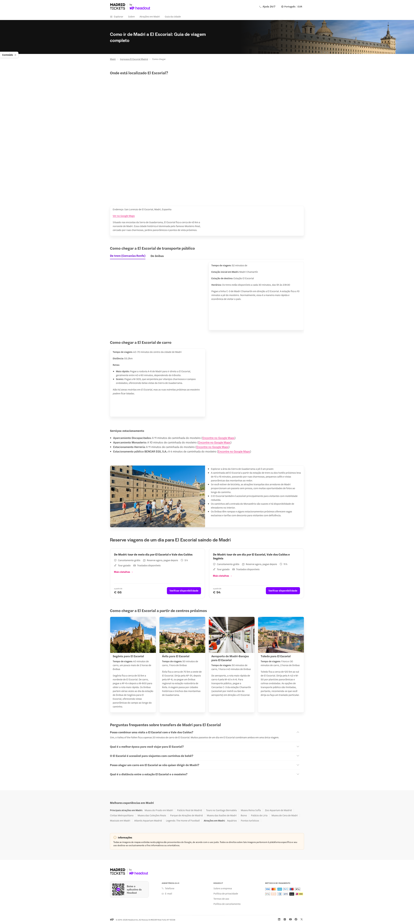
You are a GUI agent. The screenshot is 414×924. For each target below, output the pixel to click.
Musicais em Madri (120, 820)
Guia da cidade (173, 16)
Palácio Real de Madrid (189, 810)
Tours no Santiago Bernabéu (221, 810)
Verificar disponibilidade (183, 590)
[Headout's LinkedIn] (279, 919)
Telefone (169, 888)
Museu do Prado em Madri (159, 810)
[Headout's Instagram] (284, 919)
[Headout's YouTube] (290, 919)
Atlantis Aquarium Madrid (148, 820)
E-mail (168, 893)
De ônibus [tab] (157, 256)
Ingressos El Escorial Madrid (134, 59)
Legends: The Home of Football (183, 820)
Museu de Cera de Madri (285, 815)
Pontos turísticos (250, 820)
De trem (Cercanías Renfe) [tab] (127, 256)
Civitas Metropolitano (122, 815)
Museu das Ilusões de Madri (222, 815)
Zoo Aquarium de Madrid (278, 810)
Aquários (232, 820)
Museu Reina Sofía (251, 810)
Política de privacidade (225, 893)
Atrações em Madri (150, 16)
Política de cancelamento (227, 903)
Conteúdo (7, 54)
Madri (113, 59)
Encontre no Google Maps (218, 438)
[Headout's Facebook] (296, 919)
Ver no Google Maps (124, 215)
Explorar (118, 16)
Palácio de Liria (259, 815)
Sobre (131, 16)
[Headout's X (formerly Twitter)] (301, 919)
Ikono (244, 815)
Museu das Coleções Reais (152, 815)
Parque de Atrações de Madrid (186, 815)
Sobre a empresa (222, 888)
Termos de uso (221, 898)
